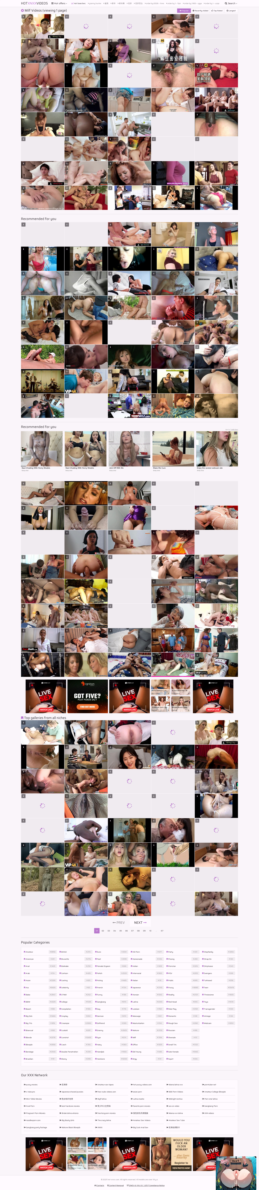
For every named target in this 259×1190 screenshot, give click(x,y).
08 (138, 930)
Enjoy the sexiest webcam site (210, 468)
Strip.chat (25, 470)
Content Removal (116, 1185)
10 (150, 930)
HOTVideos (34, 3)
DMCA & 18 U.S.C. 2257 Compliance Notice (147, 1185)
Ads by (231, 429)
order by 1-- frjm (174, 3)
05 (121, 930)
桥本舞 (122, 3)
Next (138, 922)
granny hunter (95, 3)
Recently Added (201, 10)
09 (144, 930)
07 (132, 930)
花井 (130, 3)
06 (126, 930)
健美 (106, 3)
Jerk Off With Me (116, 468)
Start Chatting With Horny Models (36, 468)
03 (109, 930)
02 (103, 930)
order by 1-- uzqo (212, 3)
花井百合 (139, 3)
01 (97, 930)
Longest (232, 10)
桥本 (113, 3)
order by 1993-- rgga (193, 3)
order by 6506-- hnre (155, 3)
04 (114, 930)
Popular (185, 10)
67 (162, 930)
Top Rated (217, 10)
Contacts (100, 1185)
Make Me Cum (159, 468)
